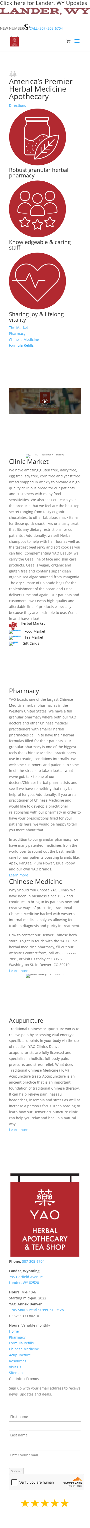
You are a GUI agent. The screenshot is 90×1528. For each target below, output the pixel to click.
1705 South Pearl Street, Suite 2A (36, 1309)
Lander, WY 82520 (24, 1282)
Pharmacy (17, 333)
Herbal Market (33, 623)
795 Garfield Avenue (26, 1276)
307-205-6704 (32, 1261)
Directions (17, 105)
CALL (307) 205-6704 (46, 28)
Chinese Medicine (24, 339)
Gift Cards (30, 643)
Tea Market (33, 637)
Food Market (34, 631)
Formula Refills (21, 345)
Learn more (18, 875)
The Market (18, 327)
